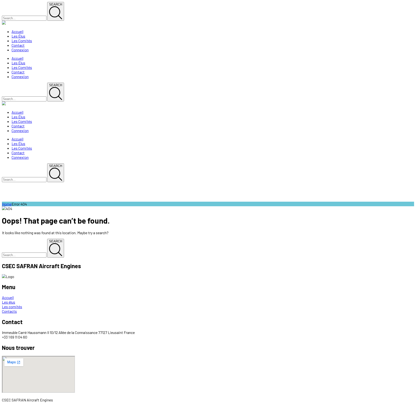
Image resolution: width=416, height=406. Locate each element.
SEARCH (55, 4)
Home (7, 204)
